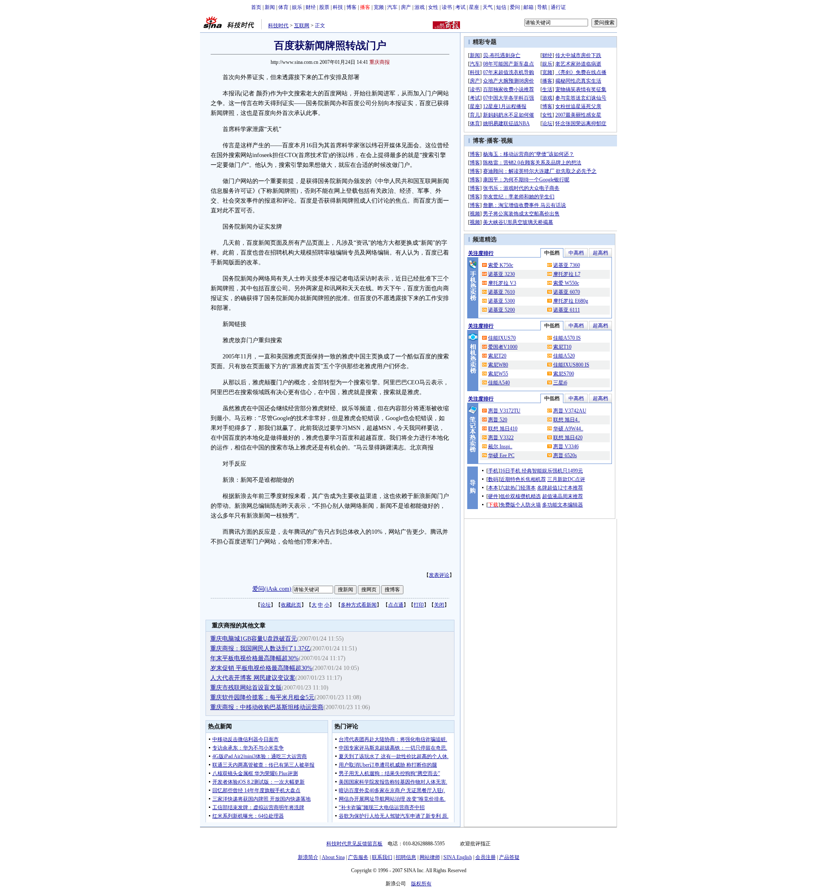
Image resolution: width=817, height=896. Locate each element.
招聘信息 (406, 857)
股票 (324, 7)
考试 (460, 7)
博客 (351, 7)
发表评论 (439, 575)
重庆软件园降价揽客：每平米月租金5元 (262, 697)
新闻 (270, 7)
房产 (406, 7)
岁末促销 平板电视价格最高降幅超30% (261, 668)
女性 (433, 7)
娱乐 (297, 7)
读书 (447, 7)
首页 (256, 7)
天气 (488, 7)
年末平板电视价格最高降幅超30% (254, 658)
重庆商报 (379, 62)
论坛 (265, 605)
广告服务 (358, 857)
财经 (311, 7)
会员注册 (485, 857)
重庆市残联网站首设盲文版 (246, 687)
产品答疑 (509, 857)
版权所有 (421, 884)
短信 (501, 7)
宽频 (379, 7)
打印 (419, 605)
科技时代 (278, 26)
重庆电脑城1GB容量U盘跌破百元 (253, 639)
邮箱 (528, 7)
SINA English (457, 857)
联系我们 (382, 857)
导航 (542, 7)
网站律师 (430, 857)
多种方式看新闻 (359, 605)
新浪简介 (308, 857)
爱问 (515, 7)
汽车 (392, 7)
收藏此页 (291, 605)
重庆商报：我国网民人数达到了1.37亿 (260, 648)
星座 (474, 7)
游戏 (419, 7)
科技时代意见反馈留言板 (354, 844)
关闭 (439, 605)
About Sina (333, 857)
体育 (283, 7)
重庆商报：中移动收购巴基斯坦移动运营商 (266, 707)
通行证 (558, 7)
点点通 (395, 605)
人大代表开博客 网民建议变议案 (252, 678)
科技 (338, 7)
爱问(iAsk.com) (271, 589)
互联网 (301, 26)
